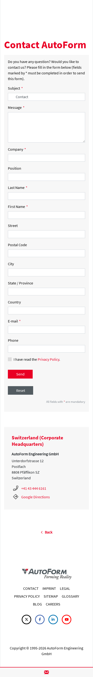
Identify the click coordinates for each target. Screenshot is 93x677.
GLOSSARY (70, 596)
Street (13, 225)
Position (14, 168)
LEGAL (65, 588)
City (11, 263)
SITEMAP (51, 596)
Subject (15, 88)
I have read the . (37, 359)
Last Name (17, 187)
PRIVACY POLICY (27, 596)
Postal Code (17, 244)
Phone (13, 340)
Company (17, 149)
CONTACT (31, 588)
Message (16, 107)
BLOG (37, 604)
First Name (18, 206)
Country (14, 302)
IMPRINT (49, 588)
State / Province (20, 283)
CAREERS (53, 604)
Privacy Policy (48, 359)
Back (47, 532)
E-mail (14, 321)
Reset (20, 390)
